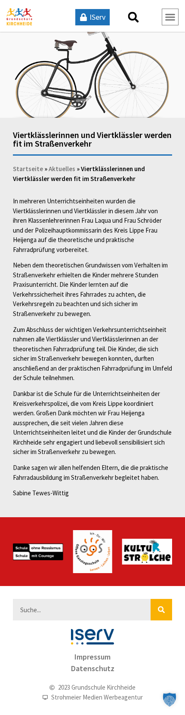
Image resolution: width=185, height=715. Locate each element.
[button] (133, 17)
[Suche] (161, 609)
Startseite (28, 169)
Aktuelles (62, 169)
